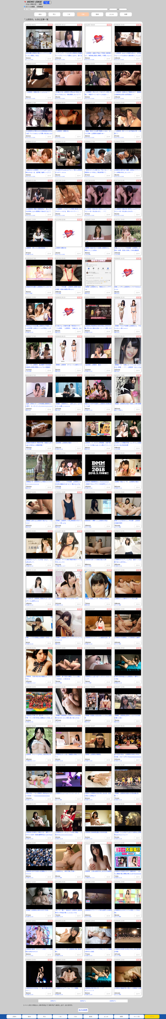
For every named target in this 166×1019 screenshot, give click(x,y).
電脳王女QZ (87, 293)
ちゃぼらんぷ (58, 721)
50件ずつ (83, 1001)
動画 (90, 1016)
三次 (75, 1016)
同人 (44, 1016)
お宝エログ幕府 (29, 293)
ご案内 (14, 1016)
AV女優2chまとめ (29, 254)
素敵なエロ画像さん (118, 410)
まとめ (106, 1016)
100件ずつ (113, 1001)
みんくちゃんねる (29, 59)
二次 (60, 1016)
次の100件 (83, 1010)
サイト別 (136, 1016)
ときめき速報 (87, 254)
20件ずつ (53, 1001)
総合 (29, 1016)
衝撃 (121, 1016)
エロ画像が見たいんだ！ (60, 565)
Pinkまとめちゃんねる (60, 59)
